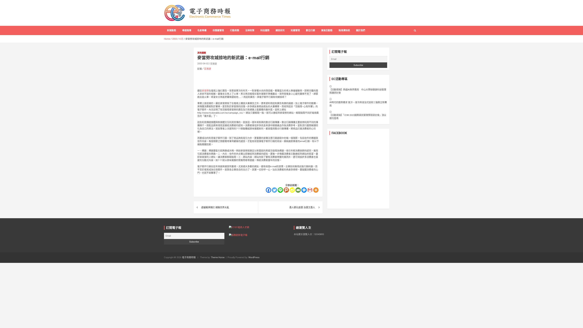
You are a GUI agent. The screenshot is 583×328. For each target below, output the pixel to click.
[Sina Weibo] (292, 190)
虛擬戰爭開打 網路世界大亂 (215, 207)
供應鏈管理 (218, 30)
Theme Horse (218, 257)
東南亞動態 (326, 30)
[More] (316, 190)
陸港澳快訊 (344, 30)
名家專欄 (201, 30)
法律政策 (249, 30)
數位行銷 (310, 30)
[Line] (280, 190)
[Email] (298, 190)
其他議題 (201, 52)
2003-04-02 (203, 63)
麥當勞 (205, 90)
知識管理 (295, 30)
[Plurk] (286, 190)
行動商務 (234, 30)
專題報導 (186, 30)
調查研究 (280, 30)
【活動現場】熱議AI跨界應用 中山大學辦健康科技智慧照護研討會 (357, 91)
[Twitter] (274, 190)
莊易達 (213, 63)
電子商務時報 (189, 257)
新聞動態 (171, 30)
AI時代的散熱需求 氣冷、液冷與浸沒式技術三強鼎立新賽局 (358, 104)
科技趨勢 (264, 30)
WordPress (253, 257)
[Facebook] (268, 190)
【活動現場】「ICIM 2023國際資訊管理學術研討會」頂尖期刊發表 (357, 117)
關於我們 (360, 30)
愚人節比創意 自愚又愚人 (302, 207)
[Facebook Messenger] (304, 190)
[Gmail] (310, 190)
